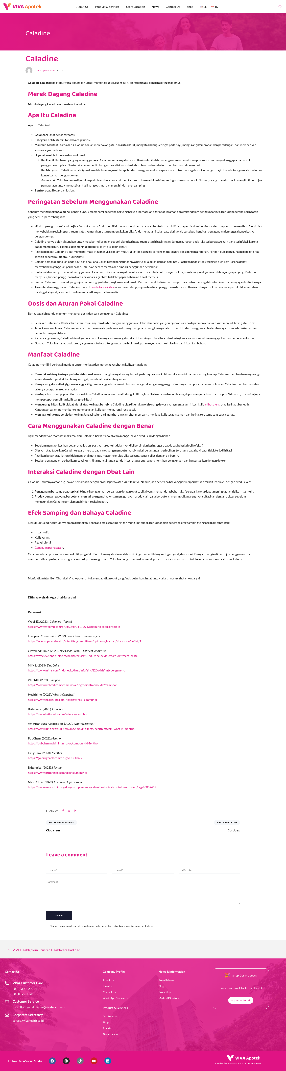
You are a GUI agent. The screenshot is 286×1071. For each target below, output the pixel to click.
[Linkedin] (107, 1060)
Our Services (110, 1016)
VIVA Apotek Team (45, 70)
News (155, 6)
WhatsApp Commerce (115, 998)
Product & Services (107, 6)
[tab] (143, 950)
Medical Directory (169, 998)
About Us (82, 6)
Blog (161, 986)
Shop (190, 6)
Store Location (135, 6)
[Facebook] (52, 1060)
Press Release (166, 980)
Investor (107, 986)
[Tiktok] (80, 1060)
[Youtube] (94, 1060)
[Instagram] (66, 1060)
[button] (280, 6)
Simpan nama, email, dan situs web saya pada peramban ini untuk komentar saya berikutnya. (102, 926)
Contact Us (173, 6)
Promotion (165, 992)
